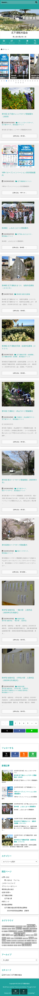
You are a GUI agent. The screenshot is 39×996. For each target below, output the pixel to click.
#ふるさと (25, 928)
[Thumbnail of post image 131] (18, 214)
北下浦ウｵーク (6, 124)
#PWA (24, 926)
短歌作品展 (20, 619)
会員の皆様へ (6, 892)
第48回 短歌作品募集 (23, 294)
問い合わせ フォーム (12, 880)
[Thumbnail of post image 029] (18, 158)
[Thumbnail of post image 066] (18, 531)
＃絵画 (19, 945)
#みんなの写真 (12, 931)
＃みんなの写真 (20, 943)
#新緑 (32, 935)
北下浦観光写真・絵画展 (9, 356)
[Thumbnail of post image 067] (18, 100)
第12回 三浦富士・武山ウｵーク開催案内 (17, 411)
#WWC (9, 928)
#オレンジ (27, 931)
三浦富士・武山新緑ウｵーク (25, 417)
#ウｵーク (20, 931)
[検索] (36, 2)
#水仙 (8, 938)
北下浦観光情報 (7, 895)
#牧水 (12, 938)
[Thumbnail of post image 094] (18, 332)
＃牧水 (15, 945)
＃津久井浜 (10, 945)
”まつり (29, 940)
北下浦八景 (8, 898)
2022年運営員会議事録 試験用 (18, 911)
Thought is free (31, 987)
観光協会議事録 (7, 904)
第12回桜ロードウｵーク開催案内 (14, 545)
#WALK (31, 925)
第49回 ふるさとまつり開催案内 (15, 228)
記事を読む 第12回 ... (19, 136)
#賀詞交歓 (14, 940)
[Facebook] (19, 731)
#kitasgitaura (19, 926)
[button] (3, 66)
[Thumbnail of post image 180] (18, 662)
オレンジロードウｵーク (25, 122)
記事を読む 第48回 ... (19, 310)
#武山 (4, 938)
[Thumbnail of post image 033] (18, 396)
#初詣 (11, 935)
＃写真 (5, 945)
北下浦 (33, 940)
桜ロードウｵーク (7, 490)
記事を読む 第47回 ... (19, 640)
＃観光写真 (27, 945)
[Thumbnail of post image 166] (18, 270)
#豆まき (8, 940)
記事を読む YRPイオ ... (20, 193)
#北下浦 (19, 934)
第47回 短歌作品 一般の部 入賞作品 (14, 620)
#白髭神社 (25, 938)
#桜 (35, 935)
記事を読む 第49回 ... (19, 247)
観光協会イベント (18, 124)
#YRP (13, 928)
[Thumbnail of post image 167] (18, 594)
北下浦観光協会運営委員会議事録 (15, 907)
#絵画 (4, 940)
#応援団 (28, 935)
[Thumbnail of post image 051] (18, 464)
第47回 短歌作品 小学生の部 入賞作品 (15, 688)
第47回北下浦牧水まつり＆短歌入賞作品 (14, 690)
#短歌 (31, 938)
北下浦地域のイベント (25, 181)
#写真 (7, 935)
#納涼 (35, 938)
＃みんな (13, 943)
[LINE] (32, 731)
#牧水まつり (18, 938)
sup (25, 940)
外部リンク (5, 901)
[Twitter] (7, 731)
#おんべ (19, 928)
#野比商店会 (20, 940)
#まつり (5, 931)
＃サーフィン (28, 943)
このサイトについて (8, 883)
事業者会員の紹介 (8, 889)
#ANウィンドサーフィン (8, 926)
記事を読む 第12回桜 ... (19, 572)
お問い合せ (5, 877)
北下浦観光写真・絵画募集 (25, 354)
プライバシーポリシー (9, 886)
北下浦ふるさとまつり (24, 234)
